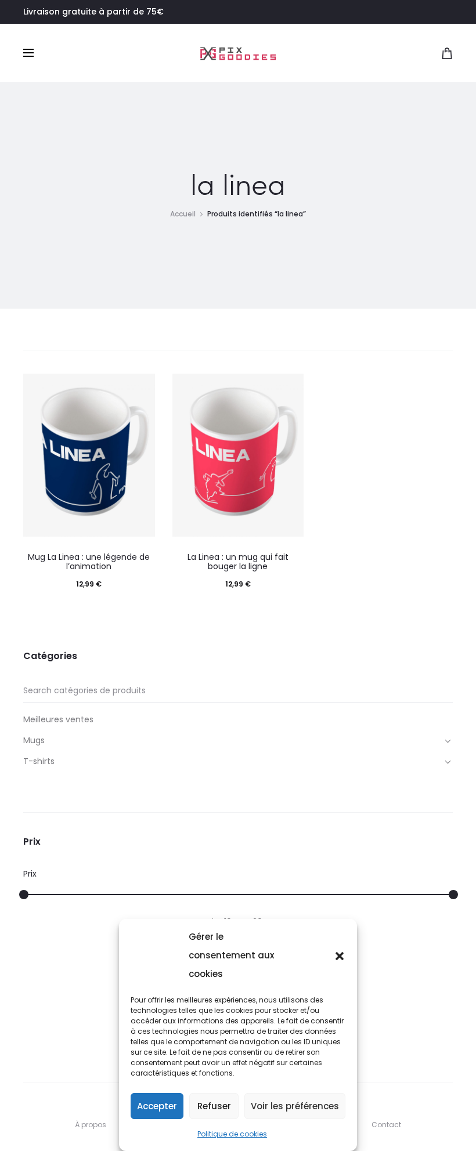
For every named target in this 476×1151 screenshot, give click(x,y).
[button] (339, 955)
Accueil (183, 214)
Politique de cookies (232, 1134)
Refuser (214, 1106)
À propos (90, 1125)
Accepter (157, 1106)
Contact (386, 1125)
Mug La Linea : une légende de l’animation (89, 562)
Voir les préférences (295, 1106)
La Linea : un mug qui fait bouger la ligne (238, 562)
